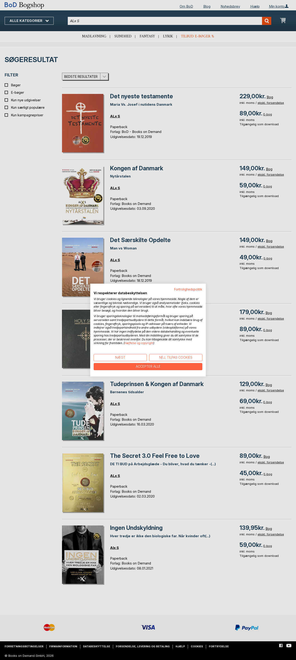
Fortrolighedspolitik (188, 289)
